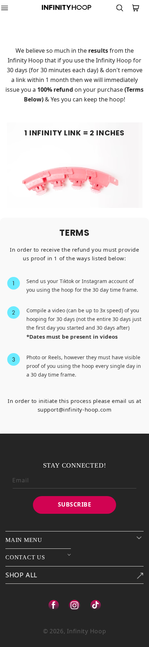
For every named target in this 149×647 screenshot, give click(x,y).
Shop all (21, 574)
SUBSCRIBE (74, 504)
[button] (9, 8)
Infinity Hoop (86, 631)
